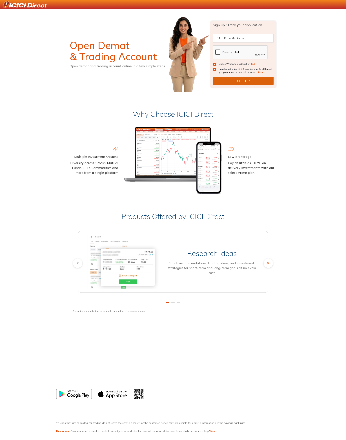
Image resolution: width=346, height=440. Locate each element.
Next (268, 263)
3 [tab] (178, 302)
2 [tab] (173, 302)
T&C (253, 63)
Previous (77, 263)
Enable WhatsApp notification (236, 63)
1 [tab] (167, 302)
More (260, 72)
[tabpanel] (173, 264)
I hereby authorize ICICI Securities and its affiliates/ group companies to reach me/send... (245, 70)
